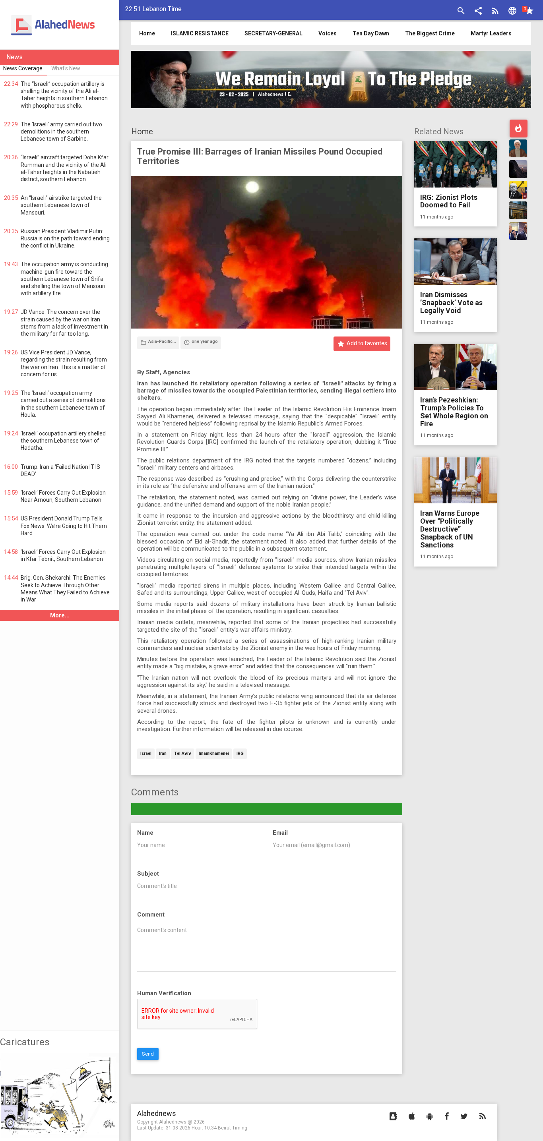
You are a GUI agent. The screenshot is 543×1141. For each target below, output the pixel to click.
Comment (151, 914)
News (14, 57)
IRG (240, 754)
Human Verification (164, 993)
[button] (478, 11)
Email (280, 832)
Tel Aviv (182, 754)
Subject (148, 873)
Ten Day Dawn (371, 33)
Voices (327, 33)
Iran (163, 754)
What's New (65, 68)
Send (148, 1054)
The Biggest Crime (430, 33)
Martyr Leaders (491, 33)
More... (60, 615)
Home (142, 131)
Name (145, 832)
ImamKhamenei (214, 754)
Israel (145, 754)
